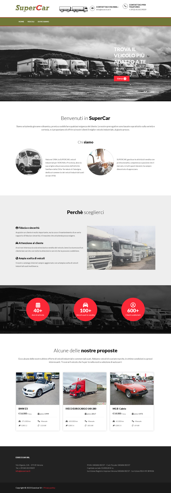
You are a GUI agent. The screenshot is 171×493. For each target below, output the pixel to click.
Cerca (120, 78)
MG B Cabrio (119, 408)
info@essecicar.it (103, 9)
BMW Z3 (23, 408)
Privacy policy (49, 488)
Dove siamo (43, 22)
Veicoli (31, 22)
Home (21, 22)
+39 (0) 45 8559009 (137, 9)
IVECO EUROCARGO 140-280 (81, 408)
